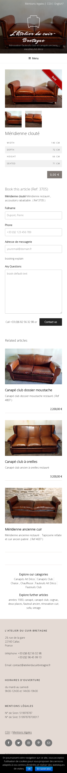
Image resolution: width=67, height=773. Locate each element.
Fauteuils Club (34, 587)
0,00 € (54, 174)
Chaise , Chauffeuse (22, 583)
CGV (49, 3)
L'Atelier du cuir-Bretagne (33, 36)
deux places (15, 603)
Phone (8, 225)
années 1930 (16, 599)
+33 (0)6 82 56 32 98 (22, 322)
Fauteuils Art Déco (45, 583)
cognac (54, 599)
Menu (35, 58)
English (58, 3)
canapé (29, 599)
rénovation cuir (49, 603)
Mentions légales (34, 3)
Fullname (10, 208)
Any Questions (13, 266)
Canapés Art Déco (24, 579)
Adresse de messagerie (18, 241)
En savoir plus (44, 769)
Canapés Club (45, 579)
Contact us (50, 322)
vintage (37, 608)
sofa (28, 608)
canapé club (41, 599)
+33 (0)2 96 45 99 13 (29, 657)
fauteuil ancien (31, 603)
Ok (29, 769)
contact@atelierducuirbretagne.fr (31, 665)
